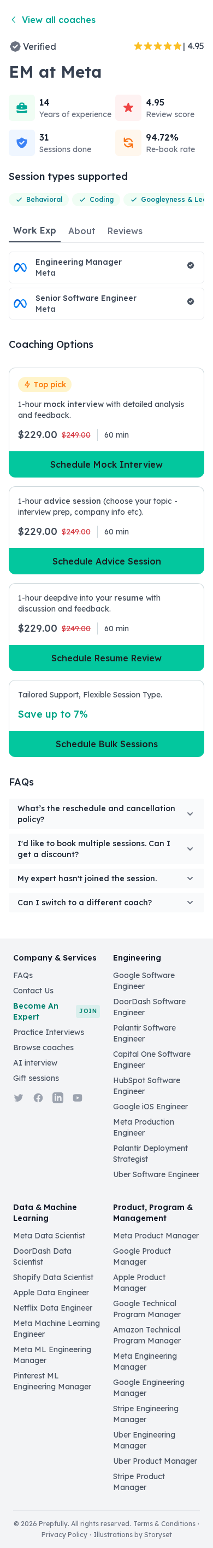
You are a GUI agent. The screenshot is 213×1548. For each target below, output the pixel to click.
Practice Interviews (48, 1032)
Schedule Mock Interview (106, 464)
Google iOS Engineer (150, 1106)
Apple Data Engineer (51, 1292)
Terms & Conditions (164, 1524)
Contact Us (33, 991)
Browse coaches (43, 1047)
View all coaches (59, 19)
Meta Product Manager (156, 1236)
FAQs (23, 975)
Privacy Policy (64, 1534)
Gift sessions (36, 1078)
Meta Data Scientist (49, 1236)
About (82, 230)
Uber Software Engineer (156, 1174)
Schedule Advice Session (106, 561)
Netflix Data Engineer (52, 1308)
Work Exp (34, 230)
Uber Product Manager (155, 1461)
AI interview (35, 1063)
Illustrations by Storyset (132, 1534)
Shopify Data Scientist (53, 1277)
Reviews (125, 230)
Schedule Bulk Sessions (107, 743)
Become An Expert (55, 1011)
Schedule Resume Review (106, 658)
